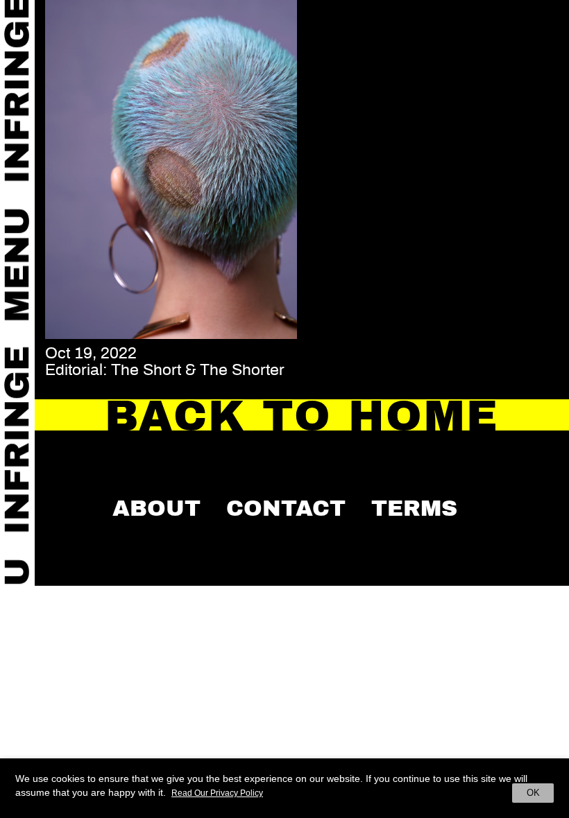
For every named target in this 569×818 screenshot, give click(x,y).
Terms (414, 508)
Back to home (302, 416)
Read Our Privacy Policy (217, 793)
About (156, 508)
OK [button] (533, 792)
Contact (286, 508)
